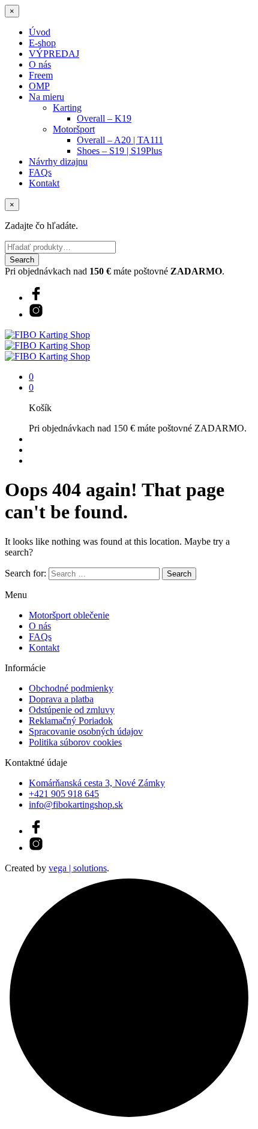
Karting (67, 107)
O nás (40, 64)
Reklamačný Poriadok (71, 721)
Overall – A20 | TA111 (120, 140)
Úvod (39, 32)
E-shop (42, 43)
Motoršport (74, 129)
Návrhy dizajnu (58, 161)
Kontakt (44, 183)
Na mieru (46, 97)
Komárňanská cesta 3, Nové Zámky (97, 783)
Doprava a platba (61, 699)
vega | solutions (78, 868)
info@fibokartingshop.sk (76, 804)
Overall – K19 (104, 118)
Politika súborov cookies (75, 742)
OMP (39, 86)
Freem (41, 75)
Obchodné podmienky (71, 688)
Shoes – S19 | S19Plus (119, 151)
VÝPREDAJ (54, 54)
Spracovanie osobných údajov (86, 731)
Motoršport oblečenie (69, 615)
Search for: (25, 573)
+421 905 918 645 (64, 794)
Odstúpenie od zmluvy (72, 710)
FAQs (40, 172)
